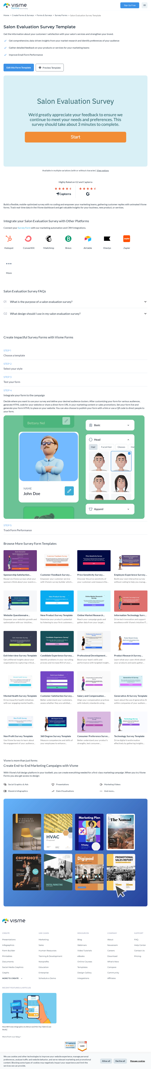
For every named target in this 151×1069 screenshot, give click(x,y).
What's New (113, 961)
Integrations (83, 978)
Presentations (8, 939)
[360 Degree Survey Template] (57, 722)
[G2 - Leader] (82, 1042)
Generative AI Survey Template (130, 695)
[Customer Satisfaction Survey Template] (57, 681)
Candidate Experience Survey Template (56, 655)
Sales (41, 945)
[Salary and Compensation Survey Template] (94, 681)
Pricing (137, 956)
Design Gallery (84, 972)
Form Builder (8, 950)
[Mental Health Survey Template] (20, 681)
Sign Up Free (130, 5)
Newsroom (112, 945)
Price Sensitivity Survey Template (90, 574)
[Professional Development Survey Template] (94, 641)
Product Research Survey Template (127, 655)
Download (112, 956)
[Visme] (16, 5)
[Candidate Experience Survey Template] (57, 641)
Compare (111, 967)
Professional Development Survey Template (91, 655)
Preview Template (52, 67)
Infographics (8, 945)
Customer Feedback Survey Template (55, 574)
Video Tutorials (84, 950)
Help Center (140, 945)
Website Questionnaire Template (16, 615)
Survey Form (24, 227)
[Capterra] (71, 1042)
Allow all (106, 1061)
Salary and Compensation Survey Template (90, 695)
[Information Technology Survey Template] (130, 601)
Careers (111, 950)
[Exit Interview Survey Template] (20, 641)
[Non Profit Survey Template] (20, 722)
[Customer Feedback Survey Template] (57, 560)
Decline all (120, 1061)
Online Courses (84, 961)
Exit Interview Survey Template (20, 655)
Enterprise (44, 972)
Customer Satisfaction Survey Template (56, 695)
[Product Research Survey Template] (130, 641)
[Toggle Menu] (144, 5)
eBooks (80, 956)
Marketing (44, 939)
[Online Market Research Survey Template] (94, 601)
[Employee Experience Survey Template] (130, 560)
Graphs (5, 972)
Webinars (82, 945)
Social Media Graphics (12, 967)
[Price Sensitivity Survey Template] (94, 560)
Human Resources (47, 950)
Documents (8, 961)
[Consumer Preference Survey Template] (94, 722)
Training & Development (50, 956)
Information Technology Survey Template (130, 615)
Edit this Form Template (18, 67)
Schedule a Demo (47, 978)
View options (103, 170)
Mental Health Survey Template (20, 695)
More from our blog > (11, 1037)
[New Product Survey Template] (57, 601)
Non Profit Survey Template (18, 736)
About (110, 939)
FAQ (136, 939)
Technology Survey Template (129, 736)
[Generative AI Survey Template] (130, 681)
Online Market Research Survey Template (90, 615)
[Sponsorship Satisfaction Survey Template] (20, 560)
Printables (7, 956)
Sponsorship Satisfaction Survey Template (16, 574)
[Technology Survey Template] (130, 722)
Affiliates (111, 978)
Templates (82, 967)
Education (44, 967)
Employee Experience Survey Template (129, 574)
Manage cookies (137, 1061)
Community (113, 972)
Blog (79, 939)
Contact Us (139, 950)
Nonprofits (44, 961)
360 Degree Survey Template (55, 736)
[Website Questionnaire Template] (20, 601)
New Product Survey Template (56, 615)
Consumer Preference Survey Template (93, 736)
